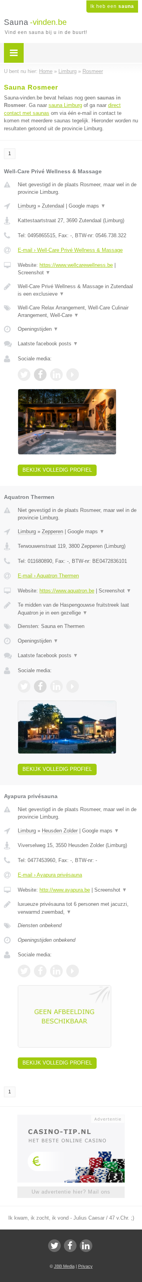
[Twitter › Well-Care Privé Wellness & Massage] (24, 374)
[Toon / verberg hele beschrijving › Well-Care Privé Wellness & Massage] (78, 290)
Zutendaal (53, 206)
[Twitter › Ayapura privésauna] (24, 971)
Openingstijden (38, 329)
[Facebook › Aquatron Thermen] (40, 686)
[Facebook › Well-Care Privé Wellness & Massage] (40, 374)
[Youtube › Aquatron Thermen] (72, 686)
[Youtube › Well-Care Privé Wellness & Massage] (72, 374)
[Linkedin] (86, 1245)
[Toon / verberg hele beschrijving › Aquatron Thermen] (78, 609)
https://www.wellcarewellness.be (76, 265)
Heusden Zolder (60, 831)
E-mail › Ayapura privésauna (50, 875)
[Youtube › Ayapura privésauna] (72, 971)
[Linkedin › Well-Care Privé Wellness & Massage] (56, 374)
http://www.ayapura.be (64, 890)
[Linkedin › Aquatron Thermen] (56, 686)
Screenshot (34, 273)
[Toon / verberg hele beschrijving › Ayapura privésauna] (78, 908)
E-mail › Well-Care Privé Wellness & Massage (70, 250)
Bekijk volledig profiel (57, 470)
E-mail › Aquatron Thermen (48, 576)
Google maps (87, 206)
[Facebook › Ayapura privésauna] (40, 971)
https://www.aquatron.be (66, 591)
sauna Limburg (65, 105)
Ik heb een (112, 6)
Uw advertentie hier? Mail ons (71, 1192)
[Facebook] (70, 1245)
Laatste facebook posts (48, 344)
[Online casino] (71, 1118)
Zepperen (52, 531)
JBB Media (64, 1266)
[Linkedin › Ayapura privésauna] (56, 971)
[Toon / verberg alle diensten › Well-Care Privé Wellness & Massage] (78, 311)
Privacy (85, 1266)
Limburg (27, 206)
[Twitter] (54, 1245)
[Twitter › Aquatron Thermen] (24, 686)
